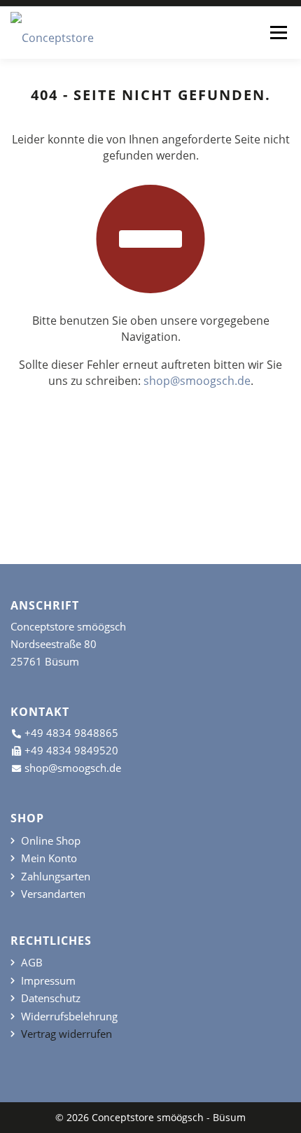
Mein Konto (49, 858)
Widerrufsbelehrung (69, 1016)
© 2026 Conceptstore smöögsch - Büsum (150, 1117)
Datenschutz (50, 998)
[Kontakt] (176, 503)
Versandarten (53, 894)
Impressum (48, 981)
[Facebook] (150, 503)
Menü (278, 32)
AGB (32, 962)
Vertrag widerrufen (66, 1034)
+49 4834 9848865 (71, 733)
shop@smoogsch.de (197, 380)
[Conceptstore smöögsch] (62, 33)
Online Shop (50, 841)
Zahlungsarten (55, 876)
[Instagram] (124, 503)
